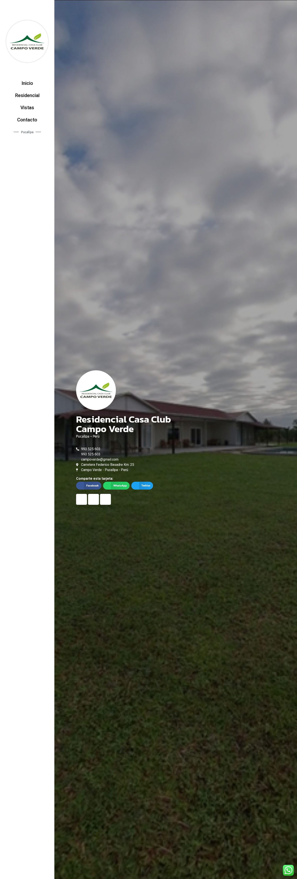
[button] (27, 83)
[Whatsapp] (105, 499)
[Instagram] (93, 499)
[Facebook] (81, 499)
